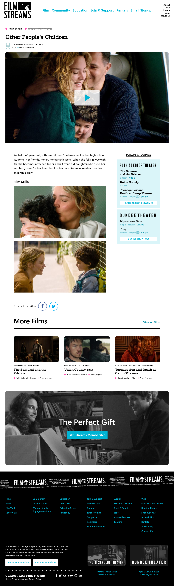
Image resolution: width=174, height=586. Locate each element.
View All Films (151, 322)
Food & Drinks (148, 512)
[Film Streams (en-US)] (19, 10)
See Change (33, 365)
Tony (123, 229)
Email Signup (141, 10)
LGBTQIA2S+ (134, 365)
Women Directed (7, 46)
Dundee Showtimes (138, 238)
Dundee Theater (149, 508)
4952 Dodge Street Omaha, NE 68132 (149, 573)
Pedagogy (65, 512)
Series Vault (11, 512)
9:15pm (132, 177)
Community (61, 10)
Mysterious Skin (131, 221)
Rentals (122, 10)
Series (8, 503)
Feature (118, 521)
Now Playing (146, 378)
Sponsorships (94, 512)
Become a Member (18, 562)
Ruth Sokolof (16, 28)
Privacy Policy (35, 579)
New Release (20, 365)
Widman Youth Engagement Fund (42, 509)
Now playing (46, 378)
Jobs (116, 512)
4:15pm (123, 224)
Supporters (93, 517)
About (167, 4)
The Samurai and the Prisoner (131, 172)
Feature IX (164, 15)
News (167, 12)
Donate (166, 10)
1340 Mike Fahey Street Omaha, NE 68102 (106, 573)
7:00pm (132, 196)
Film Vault (10, 508)
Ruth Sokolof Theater (152, 503)
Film (46, 10)
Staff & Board (121, 508)
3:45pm (123, 185)
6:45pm (131, 224)
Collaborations (40, 503)
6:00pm (123, 177)
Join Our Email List (45, 562)
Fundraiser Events (96, 526)
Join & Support (102, 10)
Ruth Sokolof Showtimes (139, 202)
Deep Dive (65, 503)
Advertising (147, 526)
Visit (168, 7)
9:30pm (144, 196)
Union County (129, 182)
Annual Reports (122, 517)
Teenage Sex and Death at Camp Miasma (136, 191)
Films (8, 498)
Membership (93, 503)
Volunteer (92, 521)
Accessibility (147, 517)
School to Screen (68, 508)
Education (80, 10)
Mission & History (123, 503)
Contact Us (147, 531)
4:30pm (123, 196)
